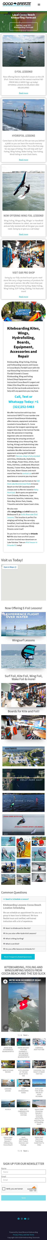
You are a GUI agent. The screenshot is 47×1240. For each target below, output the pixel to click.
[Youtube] (25, 1218)
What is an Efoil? (12, 944)
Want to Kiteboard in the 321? (18, 928)
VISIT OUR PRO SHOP (23, 272)
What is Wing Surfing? (15, 938)
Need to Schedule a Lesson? (17, 899)
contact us (26, 473)
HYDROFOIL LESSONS (23, 135)
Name (3, 1169)
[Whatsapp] (28, 1218)
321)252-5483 (24, 407)
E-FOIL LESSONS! (23, 71)
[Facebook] (18, 1218)
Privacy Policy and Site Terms (23, 1235)
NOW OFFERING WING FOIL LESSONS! (24, 215)
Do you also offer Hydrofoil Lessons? (21, 933)
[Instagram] (21, 1218)
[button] (39, 4)
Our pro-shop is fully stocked (28, 456)
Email (3, 1177)
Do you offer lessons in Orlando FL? (20, 949)
